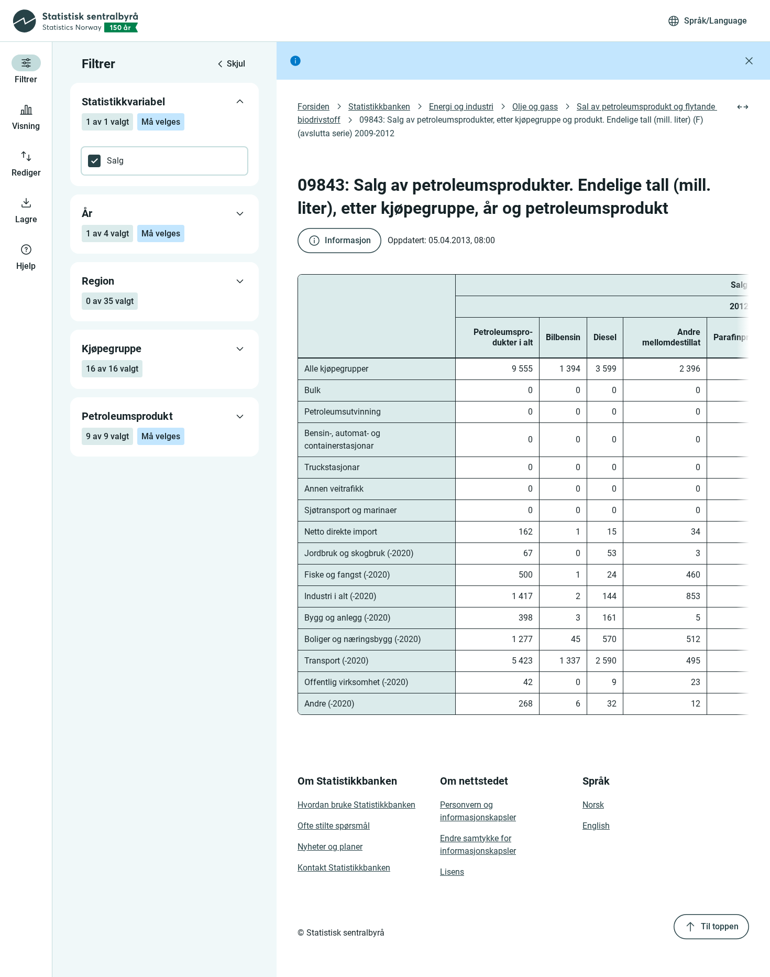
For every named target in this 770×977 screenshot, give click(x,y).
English (596, 826)
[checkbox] (164, 160)
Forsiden (313, 107)
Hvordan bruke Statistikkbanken (356, 805)
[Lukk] (749, 60)
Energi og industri (461, 107)
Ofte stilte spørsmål (334, 826)
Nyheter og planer (330, 847)
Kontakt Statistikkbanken (344, 868)
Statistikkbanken (379, 107)
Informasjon (348, 240)
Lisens (452, 872)
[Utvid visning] (742, 107)
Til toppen (720, 926)
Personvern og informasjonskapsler (478, 811)
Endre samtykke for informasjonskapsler (478, 844)
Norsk (593, 805)
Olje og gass (535, 107)
